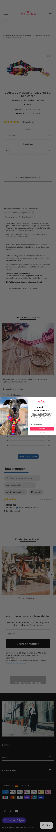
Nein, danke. (42, 432)
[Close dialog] (55, 398)
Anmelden (42, 429)
